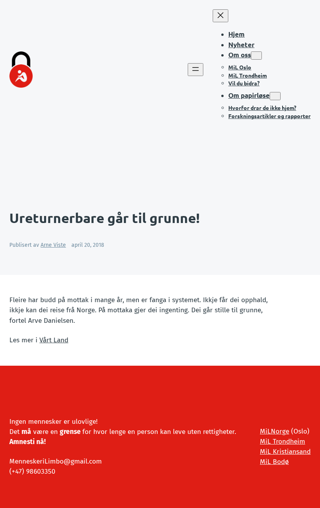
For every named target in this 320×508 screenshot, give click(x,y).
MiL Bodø (274, 462)
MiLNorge (274, 431)
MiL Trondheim (282, 441)
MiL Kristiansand (285, 452)
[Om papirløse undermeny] (275, 96)
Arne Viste (53, 245)
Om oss (239, 55)
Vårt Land (53, 340)
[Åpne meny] (195, 69)
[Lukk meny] (220, 15)
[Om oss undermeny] (256, 55)
